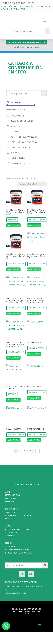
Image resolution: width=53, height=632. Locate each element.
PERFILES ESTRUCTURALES (24, 137)
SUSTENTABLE (11, 512)
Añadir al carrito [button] (37, 219)
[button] (6, 626)
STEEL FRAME (11, 532)
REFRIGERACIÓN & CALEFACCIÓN (20, 515)
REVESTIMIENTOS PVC (22, 121)
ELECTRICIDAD (11, 509)
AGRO (8, 492)
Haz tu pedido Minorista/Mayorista (26, 42)
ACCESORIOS (18, 126)
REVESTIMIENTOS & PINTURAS (19, 552)
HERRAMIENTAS (12, 495)
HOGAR (8, 518)
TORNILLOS (18, 158)
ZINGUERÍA (10, 546)
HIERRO (8, 543)
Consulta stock (13, 225)
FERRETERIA (10, 498)
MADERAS (9, 501)
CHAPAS (9, 526)
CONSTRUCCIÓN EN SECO (17, 529)
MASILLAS (16, 131)
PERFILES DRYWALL (20, 147)
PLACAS (15, 152)
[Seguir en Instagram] (31, 574)
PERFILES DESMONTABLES (24, 142)
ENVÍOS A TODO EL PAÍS (26, 47)
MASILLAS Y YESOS (21, 163)
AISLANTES (10, 535)
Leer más (12, 219)
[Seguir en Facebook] (22, 574)
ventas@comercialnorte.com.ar (22, 6)
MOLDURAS (17, 115)
